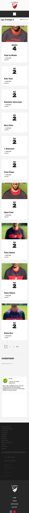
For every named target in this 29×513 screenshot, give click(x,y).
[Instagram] (18, 511)
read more (6, 60)
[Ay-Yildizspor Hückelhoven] (14, 5)
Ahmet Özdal (8, 212)
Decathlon (4, 448)
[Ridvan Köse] (14, 312)
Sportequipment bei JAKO (7, 429)
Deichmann (4, 436)
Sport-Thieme (4, 446)
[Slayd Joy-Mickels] (14, 34)
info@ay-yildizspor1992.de (10, 461)
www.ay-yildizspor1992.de (9, 457)
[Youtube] (14, 511)
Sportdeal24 (4, 434)
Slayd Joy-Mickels (10, 55)
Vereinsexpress (5, 431)
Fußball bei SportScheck (7, 442)
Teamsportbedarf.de (6, 427)
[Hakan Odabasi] (14, 271)
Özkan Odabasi (9, 252)
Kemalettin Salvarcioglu (13, 102)
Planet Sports (4, 438)
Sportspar (4, 444)
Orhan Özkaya (9, 172)
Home (21, 19)
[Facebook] (11, 511)
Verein (14, 501)
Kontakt (14, 507)
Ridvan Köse (8, 333)
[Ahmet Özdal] (14, 191)
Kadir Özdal (8, 78)
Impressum (14, 504)
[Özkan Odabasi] (14, 231)
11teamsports (4, 432)
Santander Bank (5, 440)
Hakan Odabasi (9, 292)
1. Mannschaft (9, 148)
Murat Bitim (8, 125)
